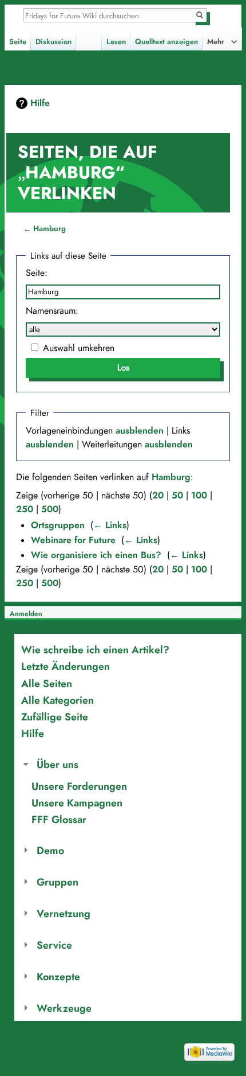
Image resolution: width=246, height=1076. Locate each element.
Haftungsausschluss (168, 1030)
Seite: (36, 273)
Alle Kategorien (57, 700)
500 (49, 509)
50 (177, 495)
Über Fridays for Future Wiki (93, 1030)
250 (24, 509)
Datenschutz (28, 1030)
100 (199, 495)
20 (158, 495)
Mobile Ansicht (32, 1049)
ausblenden (140, 430)
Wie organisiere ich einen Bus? (96, 555)
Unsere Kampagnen (76, 803)
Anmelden (26, 613)
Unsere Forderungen (79, 786)
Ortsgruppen (58, 525)
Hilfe (40, 103)
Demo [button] (50, 850)
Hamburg (49, 228)
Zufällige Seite (54, 716)
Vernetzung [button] (63, 913)
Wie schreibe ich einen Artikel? (95, 649)
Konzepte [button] (58, 976)
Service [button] (54, 945)
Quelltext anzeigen (166, 42)
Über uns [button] (57, 764)
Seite (17, 42)
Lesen (116, 42)
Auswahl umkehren (78, 348)
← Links (109, 525)
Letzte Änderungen (65, 666)
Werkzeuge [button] (64, 1008)
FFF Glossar (58, 819)
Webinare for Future (73, 540)
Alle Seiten (46, 683)
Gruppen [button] (57, 882)
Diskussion (53, 42)
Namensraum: (52, 311)
